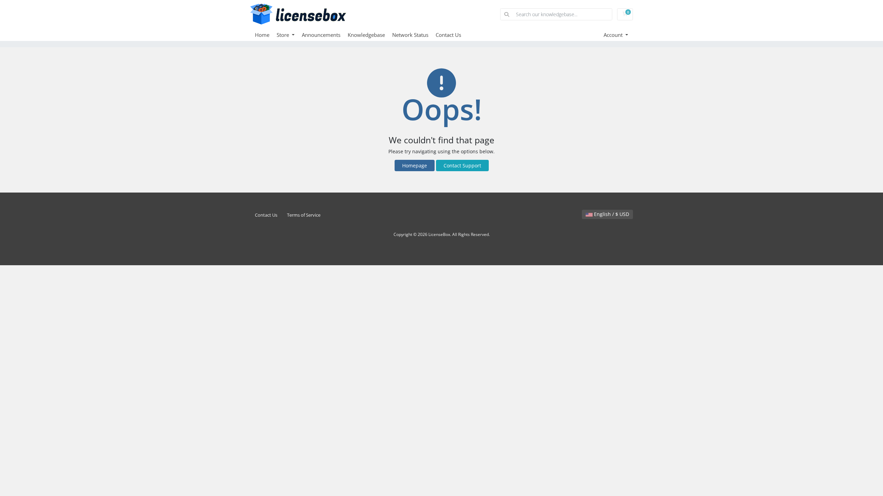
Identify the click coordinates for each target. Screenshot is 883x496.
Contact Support (462, 165)
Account (614, 34)
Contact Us (448, 34)
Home (262, 34)
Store (283, 34)
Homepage (414, 165)
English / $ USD (611, 214)
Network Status (410, 34)
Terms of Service (303, 215)
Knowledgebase (366, 34)
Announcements (321, 34)
